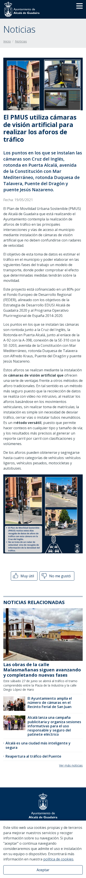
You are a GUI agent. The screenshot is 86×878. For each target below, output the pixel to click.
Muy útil (27, 576)
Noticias (21, 41)
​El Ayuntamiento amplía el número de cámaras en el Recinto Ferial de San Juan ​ (50, 702)
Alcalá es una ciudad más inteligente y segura (38, 745)
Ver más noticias (71, 765)
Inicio (7, 41)
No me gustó (59, 576)
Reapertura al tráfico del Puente (33, 756)
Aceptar (43, 869)
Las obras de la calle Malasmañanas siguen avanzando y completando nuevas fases (42, 670)
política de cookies (58, 859)
